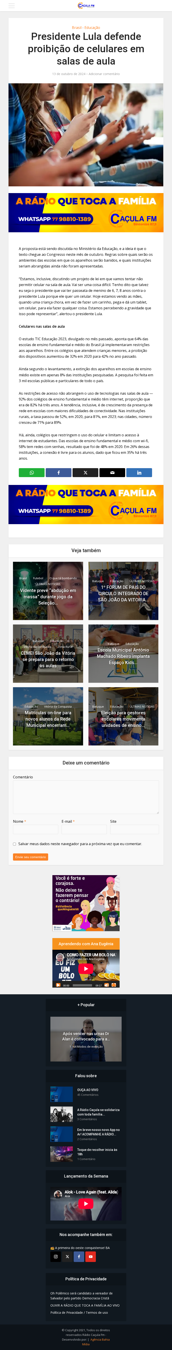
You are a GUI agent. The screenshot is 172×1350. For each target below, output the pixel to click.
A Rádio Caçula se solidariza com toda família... (98, 1112)
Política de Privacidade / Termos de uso (79, 1312)
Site (113, 821)
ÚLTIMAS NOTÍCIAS (48, 584)
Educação (92, 27)
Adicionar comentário (104, 74)
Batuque (98, 581)
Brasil (77, 27)
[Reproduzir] (58, 985)
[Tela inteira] (114, 985)
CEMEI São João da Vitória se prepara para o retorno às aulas (48, 659)
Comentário (23, 777)
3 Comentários (87, 1119)
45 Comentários (88, 1095)
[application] (86, 969)
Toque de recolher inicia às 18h (97, 1152)
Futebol (38, 578)
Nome (19, 821)
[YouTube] (90, 1256)
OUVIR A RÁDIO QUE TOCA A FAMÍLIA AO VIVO (85, 1305)
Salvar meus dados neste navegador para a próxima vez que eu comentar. (80, 843)
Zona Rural (65, 647)
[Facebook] (79, 1256)
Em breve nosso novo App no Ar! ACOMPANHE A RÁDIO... (98, 1132)
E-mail (68, 821)
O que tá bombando (63, 578)
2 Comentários (87, 1139)
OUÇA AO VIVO (87, 1090)
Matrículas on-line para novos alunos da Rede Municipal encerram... (48, 719)
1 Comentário (86, 1159)
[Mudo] (106, 985)
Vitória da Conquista (37, 647)
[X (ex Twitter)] (67, 1256)
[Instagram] (55, 1256)
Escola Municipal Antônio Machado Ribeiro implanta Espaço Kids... (123, 656)
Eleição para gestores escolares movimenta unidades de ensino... (123, 719)
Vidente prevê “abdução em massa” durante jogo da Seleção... (48, 597)
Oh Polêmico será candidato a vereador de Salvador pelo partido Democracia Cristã (81, 1295)
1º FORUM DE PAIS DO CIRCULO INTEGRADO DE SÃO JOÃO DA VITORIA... (123, 594)
